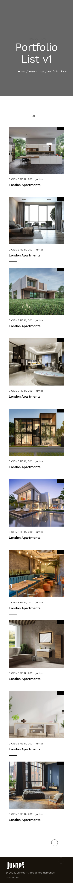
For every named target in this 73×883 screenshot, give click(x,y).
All (34, 116)
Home (21, 71)
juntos (39, 179)
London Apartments (24, 185)
